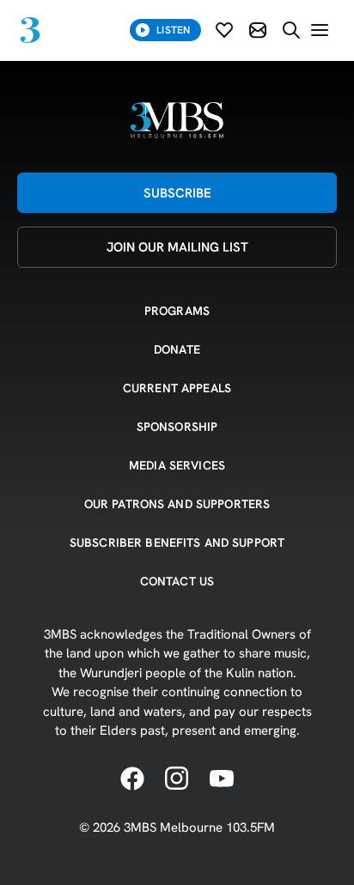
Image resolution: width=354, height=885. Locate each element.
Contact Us (177, 581)
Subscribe (177, 193)
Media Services (177, 465)
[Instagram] (177, 779)
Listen (173, 29)
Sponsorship (177, 426)
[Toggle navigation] (319, 30)
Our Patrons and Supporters (177, 504)
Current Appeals (177, 388)
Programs (177, 310)
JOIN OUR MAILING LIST (177, 247)
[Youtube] (222, 779)
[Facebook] (132, 779)
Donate (177, 349)
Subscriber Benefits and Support (177, 542)
